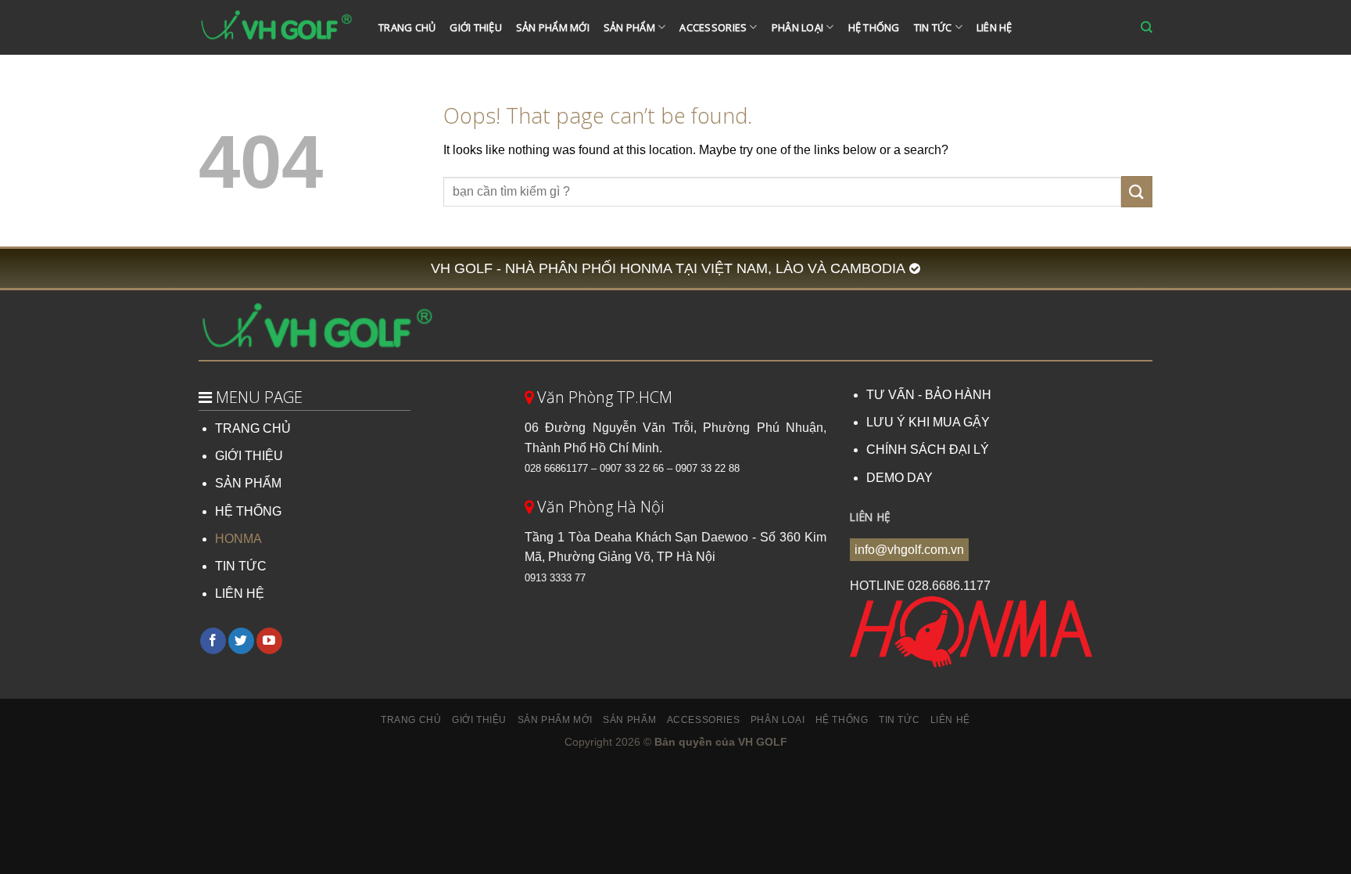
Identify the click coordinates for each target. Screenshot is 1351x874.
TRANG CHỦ (253, 428)
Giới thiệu (476, 27)
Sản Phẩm (629, 27)
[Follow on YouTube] (269, 641)
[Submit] (1136, 191)
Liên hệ (994, 27)
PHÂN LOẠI (797, 27)
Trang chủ (406, 27)
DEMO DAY (899, 477)
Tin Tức (933, 27)
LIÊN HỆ (239, 593)
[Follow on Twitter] (241, 641)
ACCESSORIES (713, 27)
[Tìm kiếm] (1146, 27)
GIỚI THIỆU (249, 455)
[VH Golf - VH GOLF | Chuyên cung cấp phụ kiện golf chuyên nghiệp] (277, 27)
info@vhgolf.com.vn (909, 549)
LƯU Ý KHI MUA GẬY (928, 422)
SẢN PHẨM (248, 483)
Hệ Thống (874, 27)
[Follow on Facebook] (213, 641)
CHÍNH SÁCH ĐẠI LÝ (927, 449)
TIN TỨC (241, 566)
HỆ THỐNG (248, 511)
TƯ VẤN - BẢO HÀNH (928, 394)
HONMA (238, 538)
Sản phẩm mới (552, 27)
